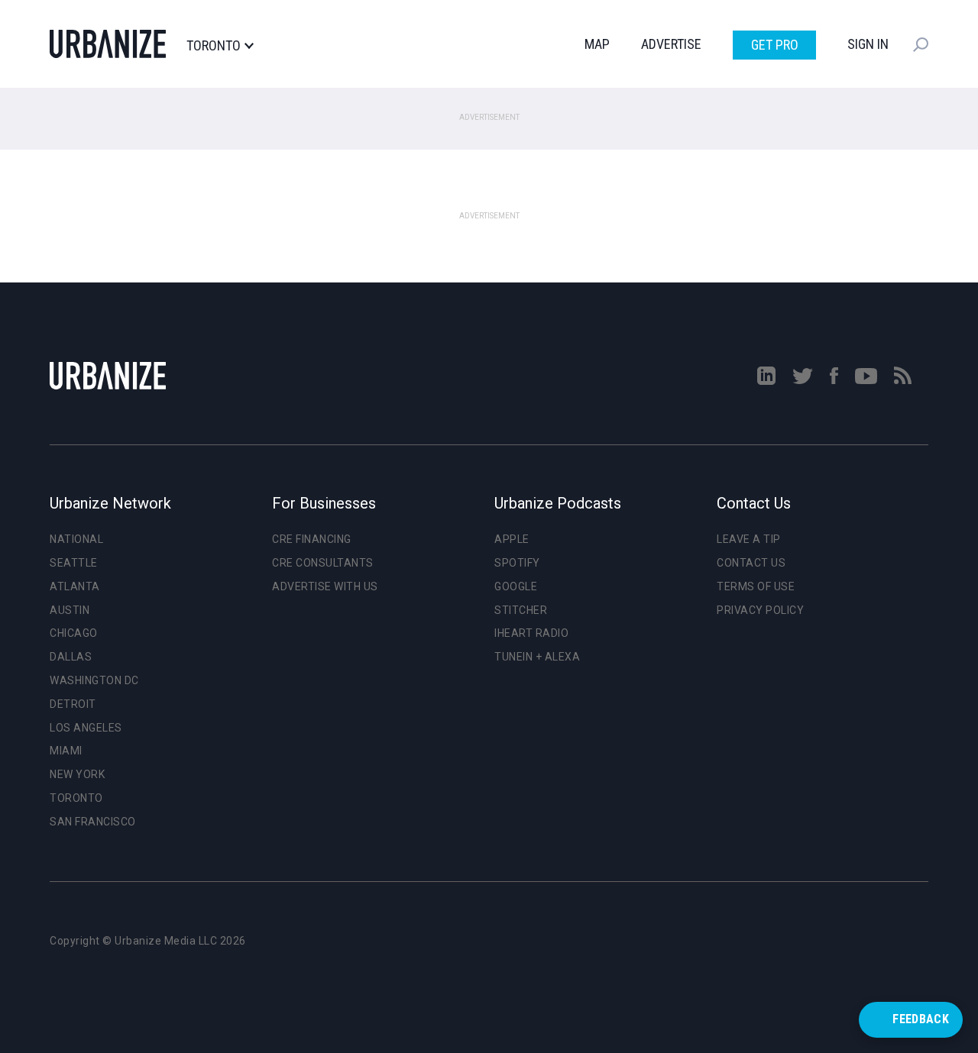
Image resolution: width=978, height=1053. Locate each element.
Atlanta (75, 586)
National (76, 539)
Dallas (71, 657)
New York (77, 774)
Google (515, 586)
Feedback (920, 1019)
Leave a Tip (749, 539)
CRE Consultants (323, 563)
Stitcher (520, 610)
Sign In (868, 44)
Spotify (517, 563)
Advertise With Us (325, 586)
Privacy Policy (760, 610)
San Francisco (93, 822)
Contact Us (751, 563)
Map (597, 44)
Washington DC (94, 680)
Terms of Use (756, 586)
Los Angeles (86, 728)
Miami (66, 751)
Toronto (213, 46)
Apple (511, 539)
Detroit (73, 704)
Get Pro (774, 45)
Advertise (671, 44)
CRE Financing (311, 539)
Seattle (74, 563)
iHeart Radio (531, 633)
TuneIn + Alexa (537, 657)
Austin (69, 610)
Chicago (74, 633)
